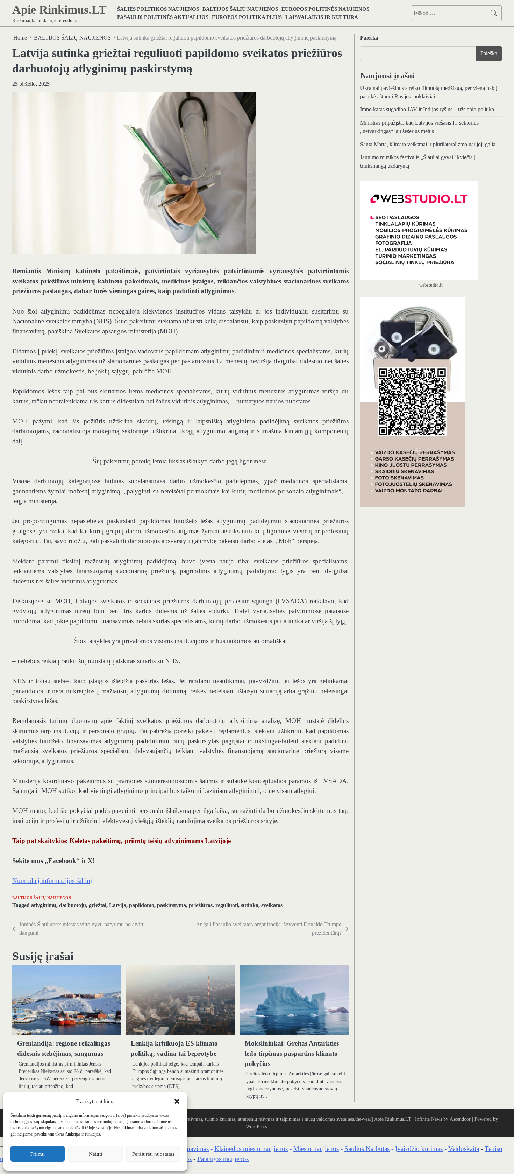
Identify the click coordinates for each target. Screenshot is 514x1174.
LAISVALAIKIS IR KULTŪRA (321, 17)
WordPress (256, 1126)
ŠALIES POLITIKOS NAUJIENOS (158, 9)
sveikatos (272, 905)
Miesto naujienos (316, 1148)
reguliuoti (226, 905)
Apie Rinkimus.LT (59, 9)
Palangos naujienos (223, 1158)
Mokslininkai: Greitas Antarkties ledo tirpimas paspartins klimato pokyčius (292, 1053)
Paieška (369, 38)
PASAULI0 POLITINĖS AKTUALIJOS (162, 17)
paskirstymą (171, 905)
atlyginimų (43, 905)
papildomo (141, 905)
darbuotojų (72, 905)
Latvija (117, 905)
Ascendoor (460, 1119)
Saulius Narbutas (367, 1148)
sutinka (249, 905)
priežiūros (201, 905)
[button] (176, 1101)
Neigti (95, 1154)
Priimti (37, 1154)
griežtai (97, 905)
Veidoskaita (463, 1148)
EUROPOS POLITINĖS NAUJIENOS (325, 9)
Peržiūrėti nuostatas (153, 1154)
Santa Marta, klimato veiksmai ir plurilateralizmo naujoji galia (427, 144)
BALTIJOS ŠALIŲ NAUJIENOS (240, 9)
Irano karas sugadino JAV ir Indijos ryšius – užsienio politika (427, 110)
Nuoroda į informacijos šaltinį (52, 880)
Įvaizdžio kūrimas (419, 1148)
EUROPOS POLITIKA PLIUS (247, 17)
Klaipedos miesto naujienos (251, 1148)
